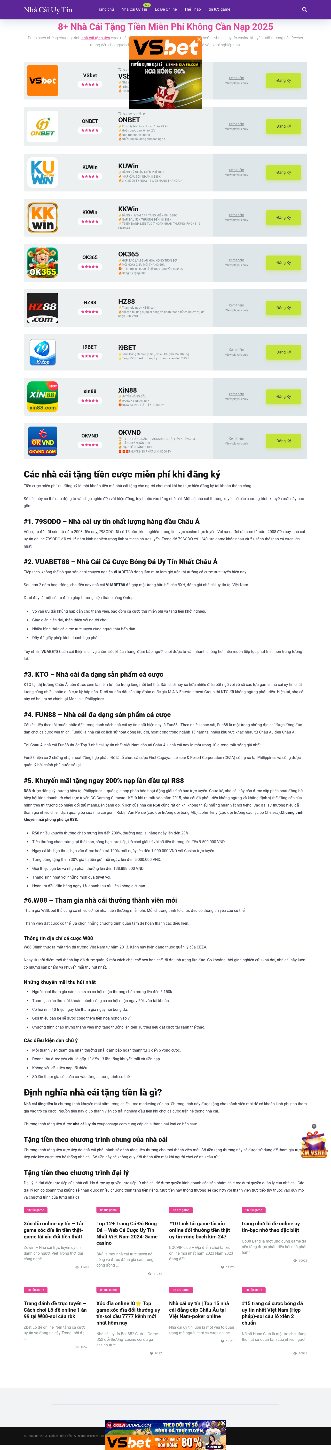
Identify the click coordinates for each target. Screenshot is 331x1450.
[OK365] (42, 276)
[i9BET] (42, 365)
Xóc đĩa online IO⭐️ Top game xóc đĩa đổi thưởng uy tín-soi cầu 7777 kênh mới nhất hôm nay (128, 1313)
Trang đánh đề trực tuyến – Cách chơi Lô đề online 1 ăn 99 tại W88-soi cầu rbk (55, 1309)
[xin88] (42, 410)
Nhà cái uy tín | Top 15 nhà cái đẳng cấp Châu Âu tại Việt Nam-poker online (199, 1309)
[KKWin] (42, 231)
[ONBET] (42, 140)
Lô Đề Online (166, 9)
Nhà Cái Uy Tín (134, 9)
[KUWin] (42, 186)
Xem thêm (236, 78)
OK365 (90, 257)
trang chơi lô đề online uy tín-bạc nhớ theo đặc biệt (271, 1226)
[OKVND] (42, 454)
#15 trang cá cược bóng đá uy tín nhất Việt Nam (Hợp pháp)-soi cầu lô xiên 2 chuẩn (272, 1313)
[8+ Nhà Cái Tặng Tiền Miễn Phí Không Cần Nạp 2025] (48, 8)
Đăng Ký (283, 80)
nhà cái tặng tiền (95, 38)
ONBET (90, 121)
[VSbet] (42, 94)
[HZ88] (42, 322)
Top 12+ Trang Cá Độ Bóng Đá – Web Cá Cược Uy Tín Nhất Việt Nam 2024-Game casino (127, 1233)
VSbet (90, 75)
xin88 (90, 391)
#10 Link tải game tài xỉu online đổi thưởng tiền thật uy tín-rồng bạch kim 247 (199, 1229)
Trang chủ (105, 9)
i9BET (90, 347)
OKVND (89, 435)
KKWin (89, 212)
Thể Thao (192, 9)
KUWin (90, 167)
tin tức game (219, 9)
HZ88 (90, 302)
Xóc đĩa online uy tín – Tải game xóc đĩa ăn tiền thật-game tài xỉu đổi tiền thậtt (53, 1229)
